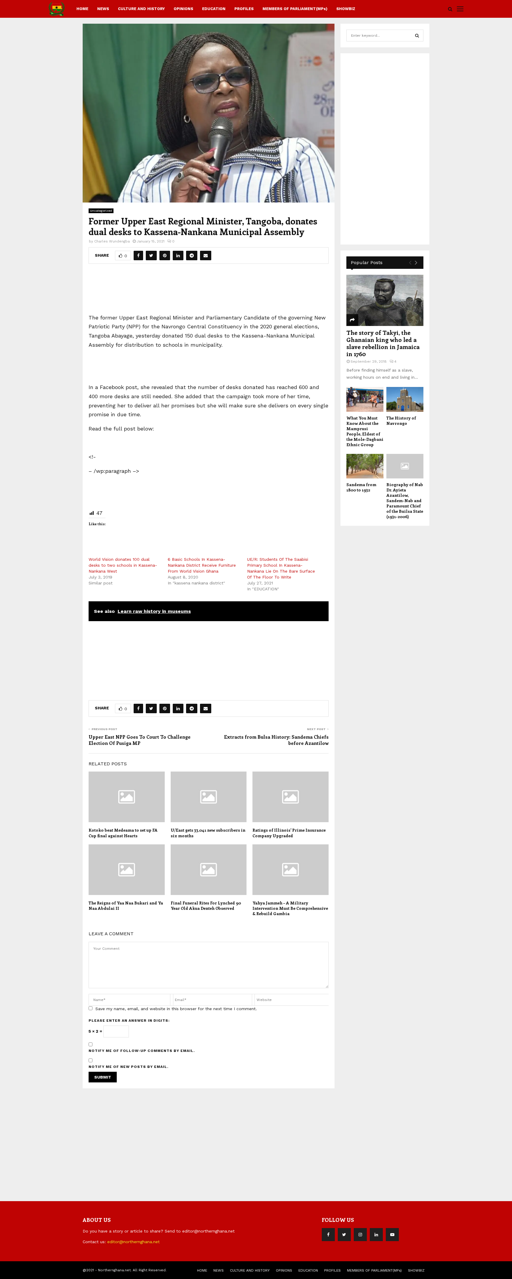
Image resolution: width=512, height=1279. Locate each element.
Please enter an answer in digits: (129, 1020)
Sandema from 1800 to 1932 (361, 487)
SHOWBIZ (345, 9)
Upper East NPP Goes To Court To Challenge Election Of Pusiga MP (140, 740)
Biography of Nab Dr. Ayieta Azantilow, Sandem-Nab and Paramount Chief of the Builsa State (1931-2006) (404, 500)
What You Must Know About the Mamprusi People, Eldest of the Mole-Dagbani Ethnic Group (364, 431)
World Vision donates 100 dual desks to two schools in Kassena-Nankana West (123, 565)
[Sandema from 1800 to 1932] (364, 466)
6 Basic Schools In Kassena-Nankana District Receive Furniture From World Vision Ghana (202, 565)
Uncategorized (101, 210)
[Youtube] (392, 1234)
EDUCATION (213, 9)
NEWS (103, 9)
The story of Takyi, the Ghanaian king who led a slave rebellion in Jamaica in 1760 (383, 343)
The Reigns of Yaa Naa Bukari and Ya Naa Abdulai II (126, 905)
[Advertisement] (208, 291)
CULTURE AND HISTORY (141, 9)
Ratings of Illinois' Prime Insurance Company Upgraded (289, 832)
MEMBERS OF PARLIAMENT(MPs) (295, 9)
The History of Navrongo (401, 420)
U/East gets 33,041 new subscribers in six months (208, 832)
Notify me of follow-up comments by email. (142, 1051)
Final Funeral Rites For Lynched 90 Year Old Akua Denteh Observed (206, 905)
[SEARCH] (417, 35)
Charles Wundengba (112, 241)
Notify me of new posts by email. (129, 1067)
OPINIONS (183, 9)
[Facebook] (328, 1234)
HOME (82, 9)
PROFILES (244, 9)
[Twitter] (344, 1234)
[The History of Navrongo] (404, 399)
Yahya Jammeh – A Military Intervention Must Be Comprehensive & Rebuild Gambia (290, 908)
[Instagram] (360, 1234)
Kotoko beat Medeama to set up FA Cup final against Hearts (123, 832)
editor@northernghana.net (133, 1241)
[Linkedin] (376, 1234)
